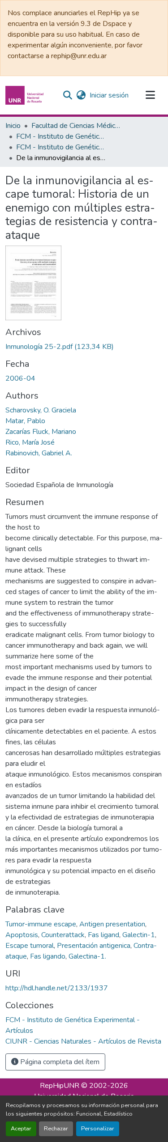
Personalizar (97, 1129)
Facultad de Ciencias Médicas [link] (76, 126)
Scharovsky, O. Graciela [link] (40, 410)
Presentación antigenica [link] (93, 946)
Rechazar (56, 1129)
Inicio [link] (13, 126)
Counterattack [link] (63, 935)
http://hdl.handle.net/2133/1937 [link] (56, 988)
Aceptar (21, 1129)
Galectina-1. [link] (87, 956)
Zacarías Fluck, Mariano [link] (40, 432)
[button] (25, 95)
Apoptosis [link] (21, 935)
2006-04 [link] (20, 378)
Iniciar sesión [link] (109, 95)
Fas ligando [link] (47, 956)
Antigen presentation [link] (112, 924)
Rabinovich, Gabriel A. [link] (38, 453)
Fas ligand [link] (103, 935)
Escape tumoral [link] (29, 946)
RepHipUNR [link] (59, 1086)
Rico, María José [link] (30, 442)
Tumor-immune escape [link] (40, 924)
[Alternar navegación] (150, 95)
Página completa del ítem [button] (58, 1062)
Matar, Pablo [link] (25, 421)
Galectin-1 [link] (138, 935)
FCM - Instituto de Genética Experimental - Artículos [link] (61, 147)
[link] (84, 346)
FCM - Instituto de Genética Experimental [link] (61, 136)
